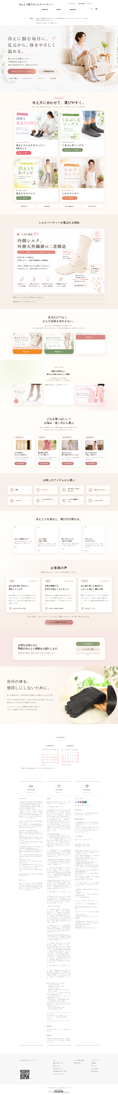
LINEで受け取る (88, 644)
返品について (56, 1066)
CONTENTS (73, 9)
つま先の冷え (46, 206)
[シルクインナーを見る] (27, 78)
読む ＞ (16, 546)
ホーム (55, 1060)
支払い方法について (58, 1068)
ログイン (89, 3)
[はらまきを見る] (53, 78)
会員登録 (93, 1063)
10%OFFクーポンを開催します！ (50, 23)
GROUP (59, 9)
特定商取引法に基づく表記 (60, 1071)
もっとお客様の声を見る (59, 622)
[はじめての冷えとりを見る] (21, 70)
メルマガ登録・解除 (79, 1060)
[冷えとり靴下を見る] (14, 78)
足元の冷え (24, 206)
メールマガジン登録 (88, 649)
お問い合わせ (94, 1071)
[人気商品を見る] (48, 70)
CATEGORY (45, 9)
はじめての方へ (92, 206)
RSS (75, 1063)
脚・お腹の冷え (69, 206)
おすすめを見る (20, 463)
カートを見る (94, 1068)
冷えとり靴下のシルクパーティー (36, 4)
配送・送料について (58, 1063)
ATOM (78, 1063)
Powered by (50, 1091)
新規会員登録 (81, 3)
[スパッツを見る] (41, 78)
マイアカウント (72, 3)
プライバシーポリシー (58, 1074)
